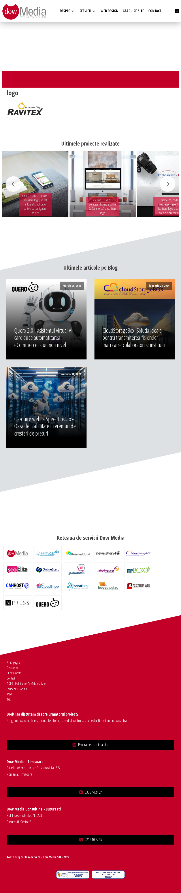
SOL (9, 699)
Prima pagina (13, 662)
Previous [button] (13, 184)
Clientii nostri (14, 673)
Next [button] (167, 184)
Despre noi (13, 667)
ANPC (10, 694)
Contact (11, 678)
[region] (90, 184)
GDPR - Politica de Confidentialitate (26, 683)
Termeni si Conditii (17, 689)
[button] (90, 745)
